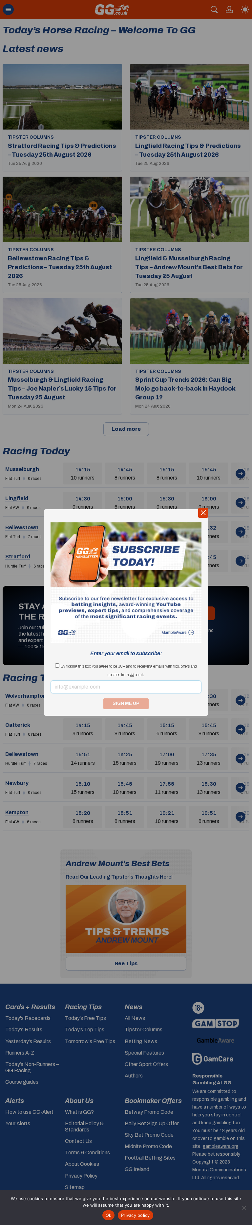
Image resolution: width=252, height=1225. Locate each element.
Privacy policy (135, 1215)
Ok (109, 1215)
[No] (244, 1207)
